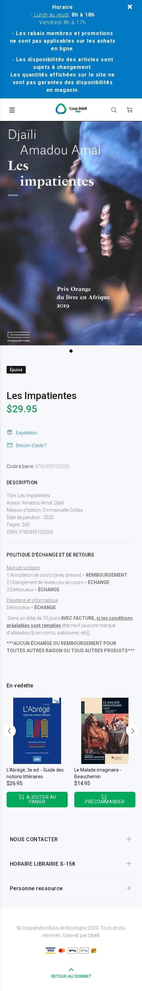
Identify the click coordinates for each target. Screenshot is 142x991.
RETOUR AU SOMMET (71, 976)
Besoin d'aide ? (31, 445)
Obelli (94, 935)
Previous (9, 731)
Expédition (26, 433)
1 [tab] (71, 351)
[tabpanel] (71, 233)
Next (132, 731)
